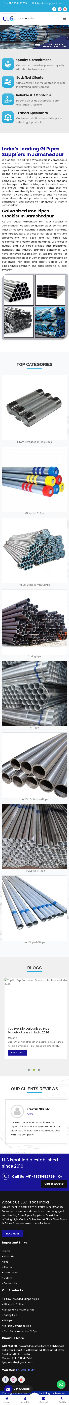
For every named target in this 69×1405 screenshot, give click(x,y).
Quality (7, 1278)
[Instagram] (60, 9)
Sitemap (8, 1267)
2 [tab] (34, 1070)
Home (7, 1251)
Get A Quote (54, 1184)
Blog (5, 1261)
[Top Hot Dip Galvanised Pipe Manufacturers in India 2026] (36, 1001)
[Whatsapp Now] (61, 1384)
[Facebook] (54, 9)
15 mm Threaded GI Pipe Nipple (21, 1299)
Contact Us (10, 1283)
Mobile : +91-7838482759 (17, 1358)
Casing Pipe (10, 1315)
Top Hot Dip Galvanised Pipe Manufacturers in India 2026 (28, 1030)
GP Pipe (7, 1320)
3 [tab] (39, 1070)
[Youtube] (65, 9)
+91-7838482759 (16, 3)
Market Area (10, 1272)
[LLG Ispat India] (10, 18)
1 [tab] (29, 1070)
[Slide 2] (37, 45)
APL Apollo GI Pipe (13, 1304)
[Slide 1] (31, 45)
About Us (8, 1256)
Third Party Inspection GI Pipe (20, 1331)
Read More (17, 1052)
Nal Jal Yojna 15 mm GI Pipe (18, 1309)
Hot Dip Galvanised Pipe (17, 1325)
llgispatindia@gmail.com (48, 3)
